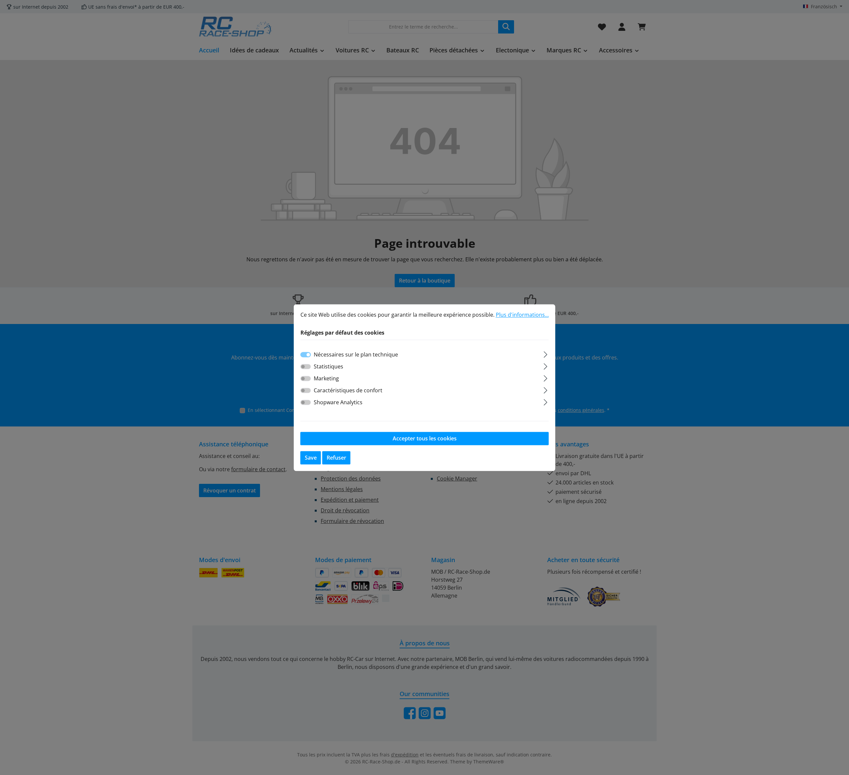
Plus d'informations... (522, 314)
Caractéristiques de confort (348, 390)
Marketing (326, 378)
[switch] (305, 366)
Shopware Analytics (338, 402)
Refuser (336, 457)
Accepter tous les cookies (425, 438)
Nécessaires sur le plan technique (356, 354)
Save (311, 457)
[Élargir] (545, 353)
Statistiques (328, 366)
